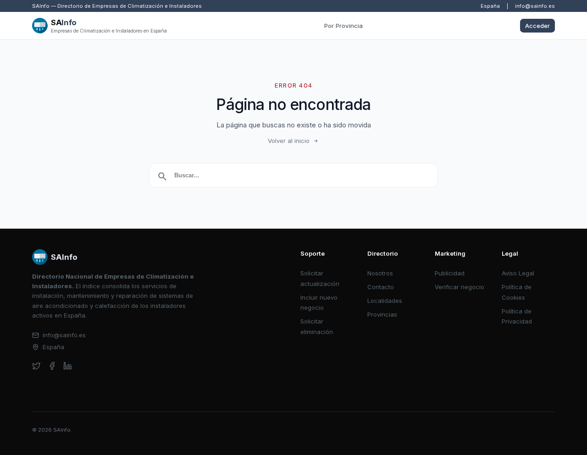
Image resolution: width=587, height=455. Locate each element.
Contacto (380, 287)
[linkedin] (67, 366)
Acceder (537, 25)
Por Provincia (343, 25)
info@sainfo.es (535, 6)
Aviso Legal (518, 273)
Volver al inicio (289, 140)
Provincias (382, 314)
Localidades (384, 300)
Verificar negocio (459, 287)
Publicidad (450, 273)
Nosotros (380, 273)
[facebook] (52, 366)
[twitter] (36, 366)
